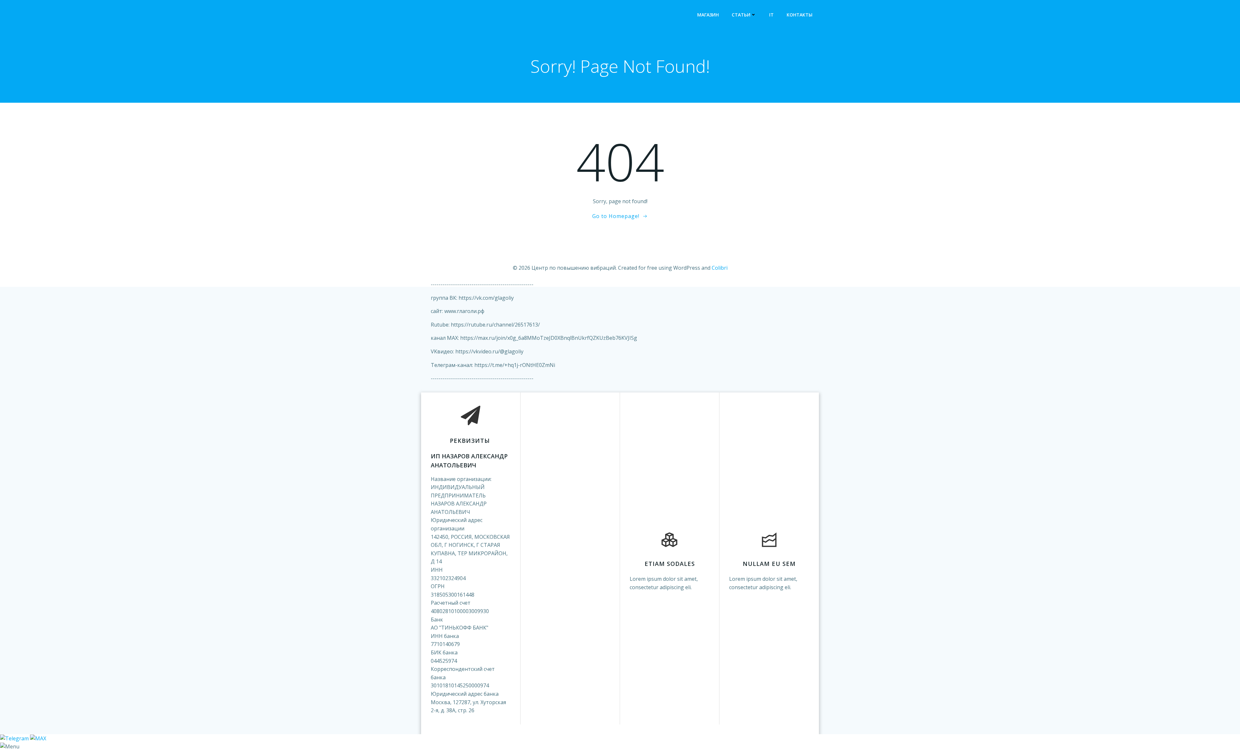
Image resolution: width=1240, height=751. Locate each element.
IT (771, 15)
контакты (799, 15)
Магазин (708, 15)
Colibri (720, 267)
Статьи (741, 15)
